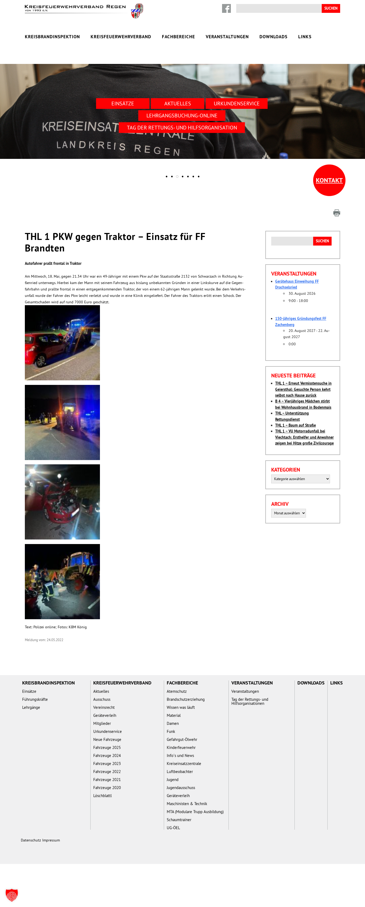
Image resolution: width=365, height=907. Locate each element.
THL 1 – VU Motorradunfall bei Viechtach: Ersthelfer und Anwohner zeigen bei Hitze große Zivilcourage (304, 437)
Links (305, 37)
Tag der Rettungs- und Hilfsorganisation (182, 127)
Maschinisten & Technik (187, 803)
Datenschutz (31, 840)
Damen (173, 723)
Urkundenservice (237, 103)
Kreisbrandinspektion (52, 37)
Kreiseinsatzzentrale (184, 763)
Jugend (172, 779)
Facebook (226, 8)
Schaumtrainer (179, 819)
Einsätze (122, 103)
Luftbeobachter (180, 771)
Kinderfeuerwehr (181, 747)
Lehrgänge (31, 707)
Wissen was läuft (181, 707)
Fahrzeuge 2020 (107, 787)
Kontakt (329, 180)
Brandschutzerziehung (186, 699)
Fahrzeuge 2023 (107, 763)
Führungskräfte (35, 699)
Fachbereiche (178, 37)
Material (174, 715)
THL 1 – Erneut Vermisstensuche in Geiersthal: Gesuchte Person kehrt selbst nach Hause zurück (303, 389)
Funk (171, 731)
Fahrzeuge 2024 (107, 755)
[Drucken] (336, 212)
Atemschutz (177, 691)
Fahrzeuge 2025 (107, 747)
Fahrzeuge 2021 (107, 779)
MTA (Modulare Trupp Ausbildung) (195, 811)
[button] (12, 895)
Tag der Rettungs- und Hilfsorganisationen (249, 701)
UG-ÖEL (173, 827)
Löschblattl (102, 795)
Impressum (51, 840)
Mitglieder (102, 723)
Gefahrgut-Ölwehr (182, 739)
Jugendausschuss (181, 787)
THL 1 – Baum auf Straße (295, 425)
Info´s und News (180, 755)
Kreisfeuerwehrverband (121, 37)
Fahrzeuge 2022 (107, 771)
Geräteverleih (104, 715)
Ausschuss (101, 699)
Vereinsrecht (104, 707)
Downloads (273, 37)
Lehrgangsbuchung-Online (182, 115)
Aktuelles (177, 103)
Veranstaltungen (227, 37)
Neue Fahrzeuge (107, 739)
